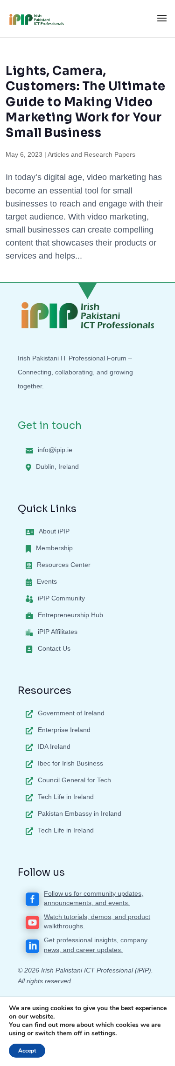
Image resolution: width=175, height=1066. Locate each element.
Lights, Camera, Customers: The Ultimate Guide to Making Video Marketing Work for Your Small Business (86, 101)
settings (103, 1033)
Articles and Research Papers (91, 154)
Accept (27, 1050)
